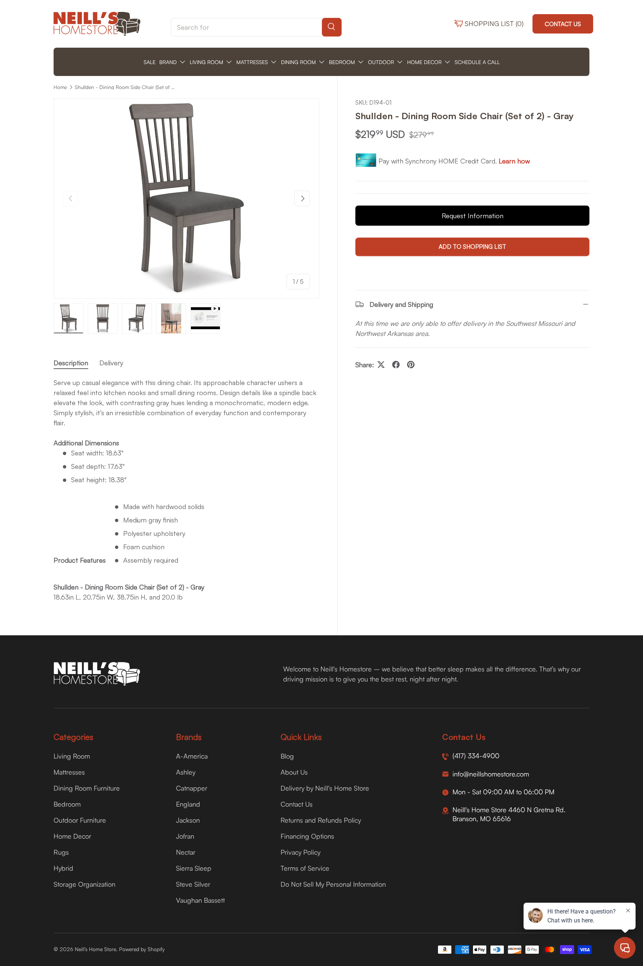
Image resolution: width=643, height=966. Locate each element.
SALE (150, 62)
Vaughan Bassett (200, 900)
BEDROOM (342, 62)
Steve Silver (193, 884)
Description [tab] (71, 363)
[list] (186, 198)
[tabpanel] (186, 490)
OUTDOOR (381, 62)
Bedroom (67, 804)
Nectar (185, 852)
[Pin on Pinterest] (410, 364)
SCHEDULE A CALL (477, 62)
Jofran (185, 836)
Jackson (188, 820)
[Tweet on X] (381, 364)
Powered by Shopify (142, 949)
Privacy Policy (300, 852)
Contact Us (563, 24)
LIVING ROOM (206, 62)
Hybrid (63, 868)
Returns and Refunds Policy (321, 820)
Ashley (185, 772)
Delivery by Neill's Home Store (325, 788)
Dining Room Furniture (87, 788)
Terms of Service (305, 868)
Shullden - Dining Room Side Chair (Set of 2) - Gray (125, 87)
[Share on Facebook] (395, 364)
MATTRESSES (252, 62)
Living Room (72, 756)
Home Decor (72, 836)
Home (60, 87)
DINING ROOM (298, 62)
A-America (192, 756)
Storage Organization (84, 884)
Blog (287, 756)
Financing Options (307, 836)
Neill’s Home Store (95, 949)
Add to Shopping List (472, 247)
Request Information (472, 216)
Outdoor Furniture (80, 820)
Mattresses (69, 772)
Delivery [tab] (111, 363)
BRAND (168, 62)
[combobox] (256, 27)
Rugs (61, 852)
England (188, 804)
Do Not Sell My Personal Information (333, 884)
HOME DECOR (424, 62)
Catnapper (191, 788)
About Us (294, 772)
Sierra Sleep (193, 868)
